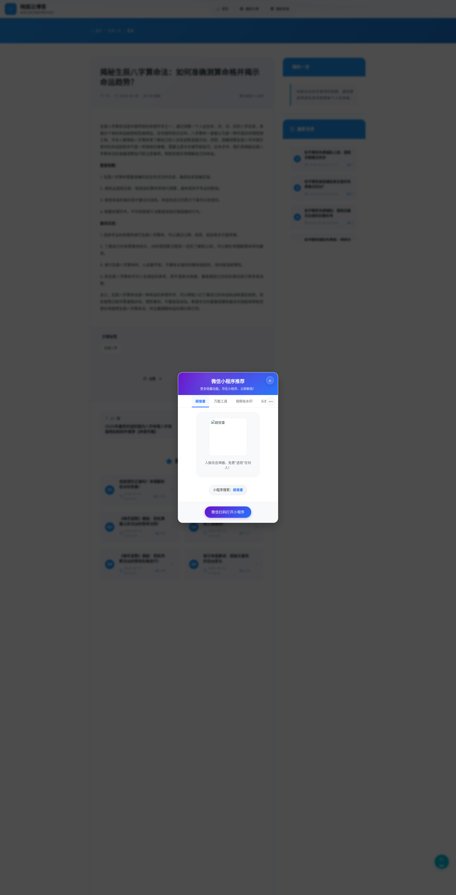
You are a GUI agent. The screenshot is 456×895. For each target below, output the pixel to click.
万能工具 (220, 401)
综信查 (200, 401)
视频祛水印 (244, 401)
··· (271, 401)
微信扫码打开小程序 (228, 512)
